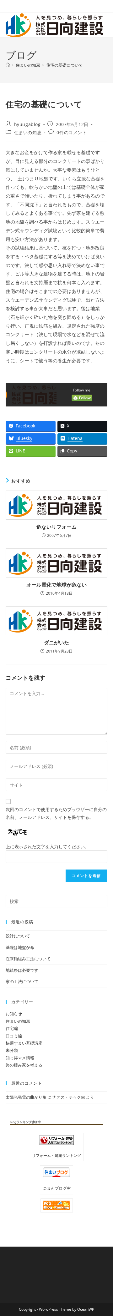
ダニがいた (56, 642)
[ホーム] (8, 65)
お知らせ (14, 1013)
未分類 (12, 1050)
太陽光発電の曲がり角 (26, 1097)
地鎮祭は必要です (22, 970)
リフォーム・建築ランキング (56, 1155)
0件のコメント (71, 132)
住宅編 (12, 1028)
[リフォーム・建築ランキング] (56, 1140)
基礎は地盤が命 (20, 947)
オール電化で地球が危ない (56, 584)
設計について (18, 936)
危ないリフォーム (56, 526)
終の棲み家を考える (24, 1065)
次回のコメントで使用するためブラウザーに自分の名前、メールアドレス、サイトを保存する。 (56, 813)
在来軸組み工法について (28, 958)
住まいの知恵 (28, 132)
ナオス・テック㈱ (68, 1097)
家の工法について (22, 981)
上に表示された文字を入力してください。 (47, 847)
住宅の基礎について (64, 65)
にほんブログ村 (56, 1188)
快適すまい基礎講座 (24, 1043)
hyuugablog (27, 124)
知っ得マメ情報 (20, 1058)
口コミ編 (14, 1036)
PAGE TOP (103, 1271)
